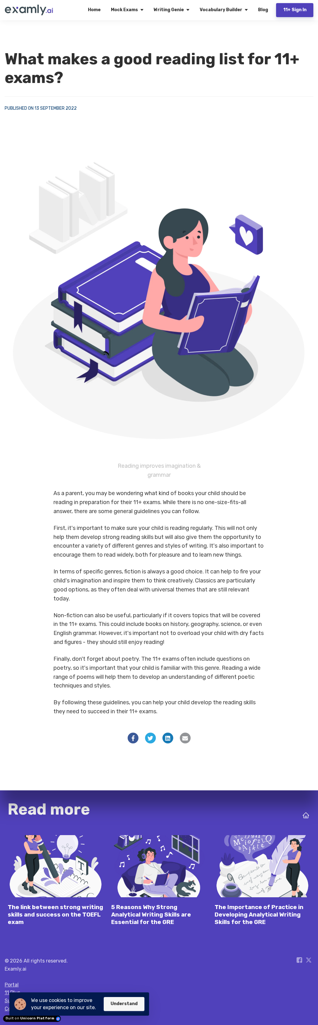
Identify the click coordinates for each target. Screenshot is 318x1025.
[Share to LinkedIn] (168, 737)
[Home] (30, 10)
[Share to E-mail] (185, 737)
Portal (12, 985)
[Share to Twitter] (150, 737)
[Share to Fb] (133, 737)
